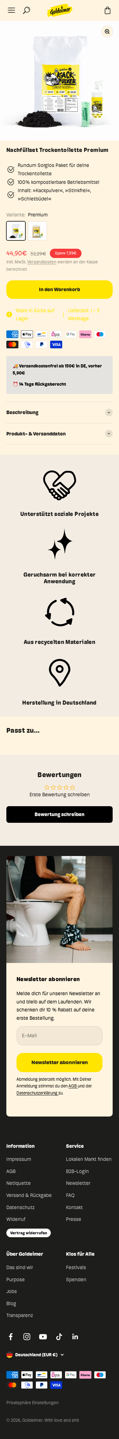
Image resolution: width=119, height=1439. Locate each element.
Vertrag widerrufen (28, 1232)
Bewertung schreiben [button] (59, 814)
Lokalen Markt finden (89, 1159)
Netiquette (18, 1183)
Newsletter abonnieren (59, 1062)
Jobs (11, 1291)
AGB (73, 1085)
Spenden (76, 1279)
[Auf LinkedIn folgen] (75, 1336)
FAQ (70, 1195)
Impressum (18, 1159)
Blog (11, 1303)
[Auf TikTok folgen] (59, 1336)
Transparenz (19, 1315)
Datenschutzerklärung (37, 1092)
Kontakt (74, 1207)
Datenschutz (20, 1207)
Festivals (76, 1267)
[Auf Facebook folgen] (10, 1336)
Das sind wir (19, 1267)
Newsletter (78, 1183)
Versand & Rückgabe (29, 1195)
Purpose (15, 1279)
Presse (73, 1219)
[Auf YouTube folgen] (43, 1336)
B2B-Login (77, 1171)
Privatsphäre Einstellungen (32, 1402)
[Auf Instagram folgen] (27, 1336)
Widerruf (15, 1219)
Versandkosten (41, 261)
